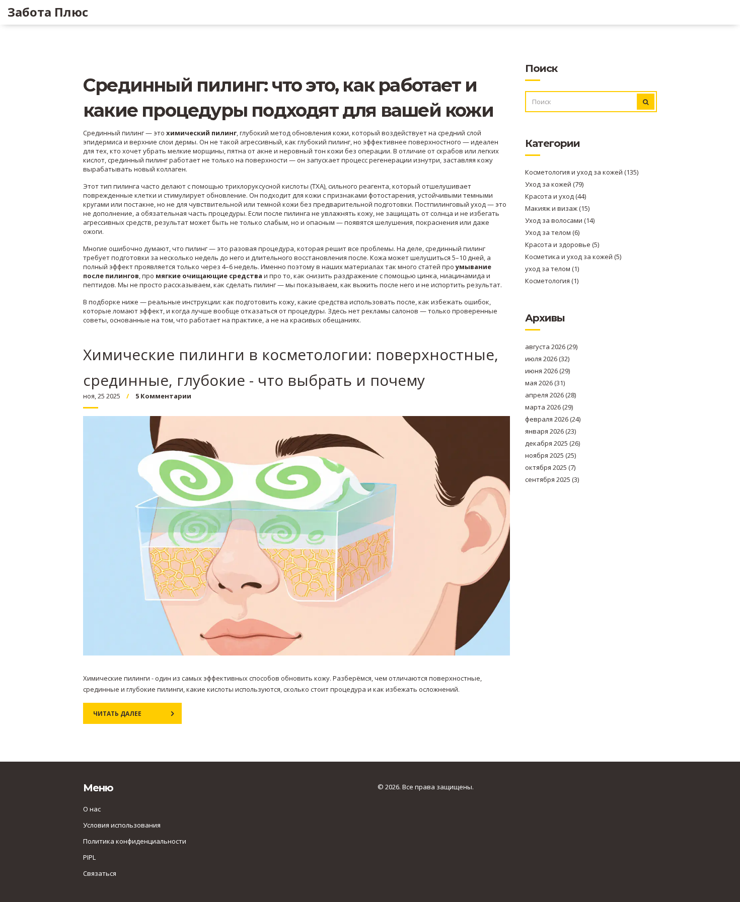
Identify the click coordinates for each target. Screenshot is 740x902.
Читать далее (117, 713)
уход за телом (552, 268)
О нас (92, 808)
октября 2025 (550, 467)
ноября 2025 (550, 455)
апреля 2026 (550, 394)
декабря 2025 (552, 443)
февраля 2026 (552, 419)
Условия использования (122, 825)
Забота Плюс (48, 12)
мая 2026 (545, 382)
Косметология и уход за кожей (581, 172)
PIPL (89, 857)
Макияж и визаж (557, 208)
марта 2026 (549, 407)
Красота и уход (555, 196)
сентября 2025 (552, 479)
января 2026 (550, 431)
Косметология (551, 280)
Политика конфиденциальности (134, 841)
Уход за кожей (554, 184)
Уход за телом (552, 232)
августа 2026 (551, 346)
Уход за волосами (560, 220)
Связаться (99, 873)
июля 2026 (547, 358)
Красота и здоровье (562, 244)
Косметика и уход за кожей (573, 256)
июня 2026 (547, 370)
